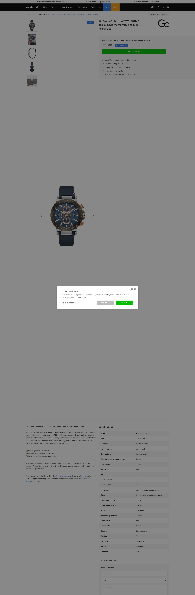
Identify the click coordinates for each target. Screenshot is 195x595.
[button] (69, 303)
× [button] (135, 289)
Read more (91, 297)
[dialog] (97, 297)
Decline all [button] (105, 303)
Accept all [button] (124, 303)
